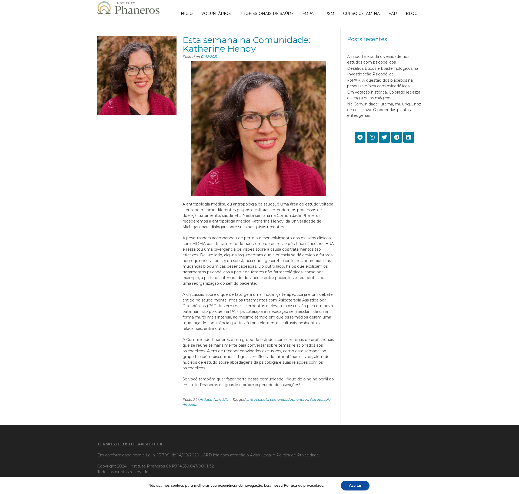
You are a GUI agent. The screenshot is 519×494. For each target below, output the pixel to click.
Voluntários (216, 13)
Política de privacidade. (304, 485)
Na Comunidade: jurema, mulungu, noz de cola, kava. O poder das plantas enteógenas (384, 110)
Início (186, 13)
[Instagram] (372, 137)
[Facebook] (360, 137)
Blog (411, 13)
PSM (329, 13)
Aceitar (355, 485)
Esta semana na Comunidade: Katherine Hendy (246, 44)
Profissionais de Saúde (266, 13)
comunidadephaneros (289, 399)
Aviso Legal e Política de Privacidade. (285, 455)
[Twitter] (384, 137)
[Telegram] (396, 137)
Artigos (205, 399)
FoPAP (309, 13)
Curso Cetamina (361, 13)
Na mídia (220, 399)
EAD (392, 13)
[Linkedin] (408, 137)
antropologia (257, 399)
